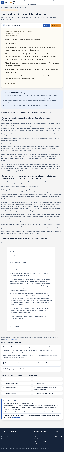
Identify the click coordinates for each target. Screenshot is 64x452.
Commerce (37, 436)
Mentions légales (58, 436)
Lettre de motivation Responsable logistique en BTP (47, 379)
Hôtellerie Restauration (30, 4)
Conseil (36, 434)
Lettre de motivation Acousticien (11, 383)
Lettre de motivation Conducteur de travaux (44, 393)
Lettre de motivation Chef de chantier (12, 379)
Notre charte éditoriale (11, 339)
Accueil (3, 7)
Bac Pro (36, 443)
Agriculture (36, 439)
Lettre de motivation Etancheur (10, 387)
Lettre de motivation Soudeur (10, 393)
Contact (56, 434)
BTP (7, 7)
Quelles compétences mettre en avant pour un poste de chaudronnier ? (25, 363)
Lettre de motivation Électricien (41, 383)
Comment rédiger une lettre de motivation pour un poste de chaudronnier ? (26, 347)
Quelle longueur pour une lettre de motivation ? (17, 369)
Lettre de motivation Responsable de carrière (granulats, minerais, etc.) (45, 388)
